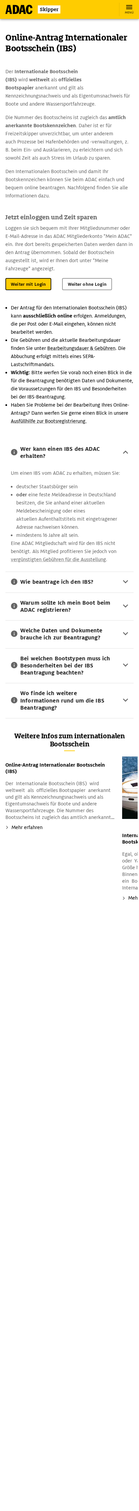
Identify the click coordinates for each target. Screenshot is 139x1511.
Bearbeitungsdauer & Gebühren (81, 348)
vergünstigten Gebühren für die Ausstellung (58, 559)
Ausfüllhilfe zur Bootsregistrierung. (49, 421)
